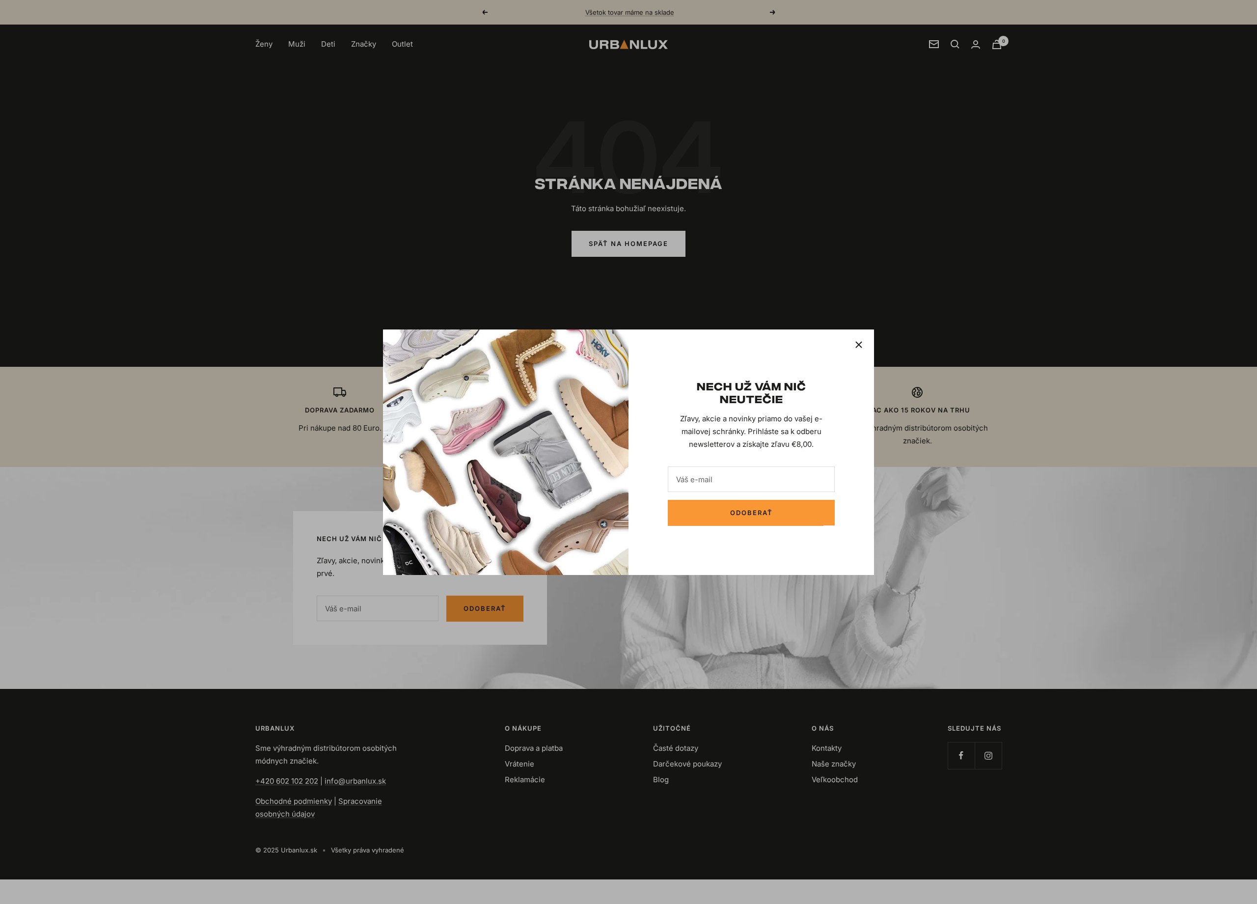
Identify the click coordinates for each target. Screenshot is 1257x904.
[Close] (858, 344)
